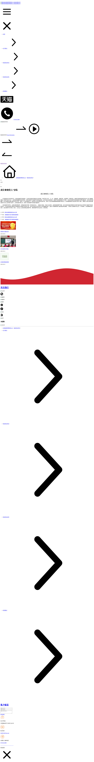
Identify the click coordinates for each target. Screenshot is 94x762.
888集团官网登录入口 (21, 177)
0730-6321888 (17, 119)
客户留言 (5, 705)
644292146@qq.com (5, 733)
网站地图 (16, 745)
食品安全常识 (4, 163)
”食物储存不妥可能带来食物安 (11, 214)
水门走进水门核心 (5, 248)
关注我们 (5, 287)
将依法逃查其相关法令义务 (11, 212)
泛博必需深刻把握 (5, 262)
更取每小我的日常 (5, 231)
